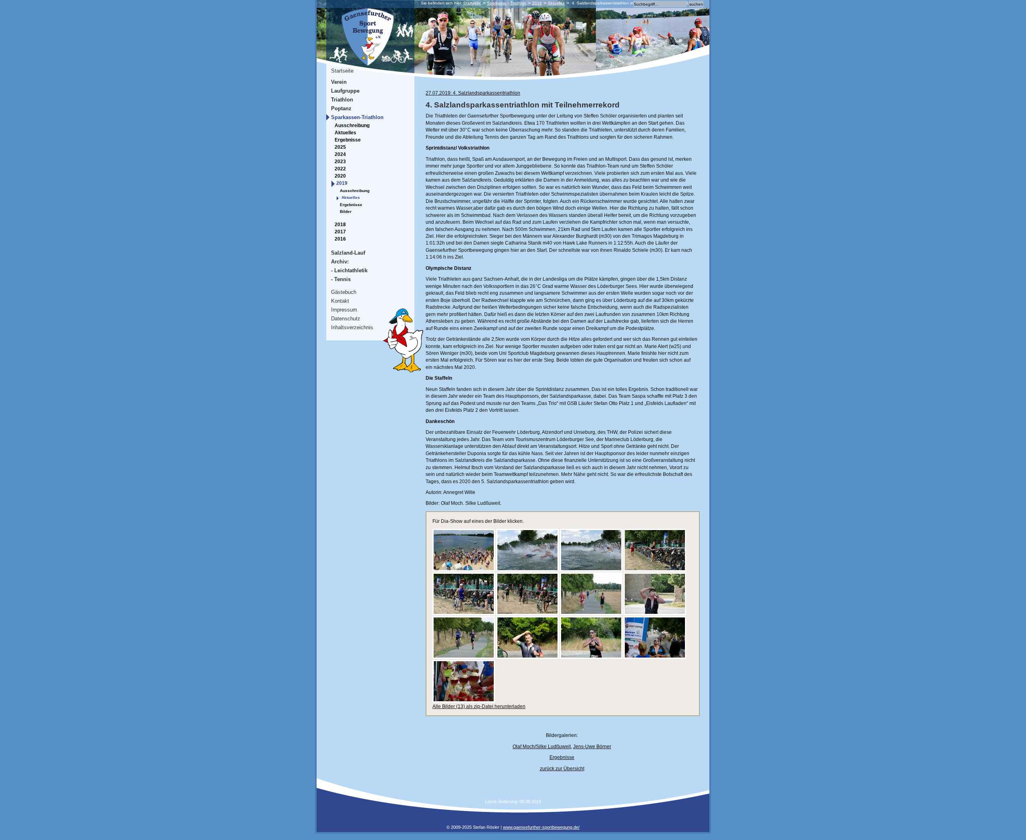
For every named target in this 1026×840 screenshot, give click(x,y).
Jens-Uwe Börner (592, 746)
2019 (537, 3)
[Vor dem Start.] (463, 570)
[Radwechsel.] (463, 613)
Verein (339, 82)
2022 (340, 168)
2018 (340, 224)
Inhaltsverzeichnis (352, 327)
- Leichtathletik (349, 270)
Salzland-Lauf (348, 253)
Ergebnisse (348, 140)
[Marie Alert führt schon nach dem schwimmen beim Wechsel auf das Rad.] (655, 570)
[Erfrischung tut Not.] (655, 613)
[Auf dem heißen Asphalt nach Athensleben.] (591, 613)
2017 (340, 231)
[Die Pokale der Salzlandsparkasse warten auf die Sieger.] (463, 701)
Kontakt (340, 301)
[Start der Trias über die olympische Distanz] (591, 570)
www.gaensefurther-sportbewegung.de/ (541, 827)
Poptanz (341, 108)
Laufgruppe (345, 91)
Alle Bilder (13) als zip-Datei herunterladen (478, 706)
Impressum (344, 310)
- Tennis (341, 279)
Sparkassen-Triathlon (506, 3)
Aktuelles (556, 3)
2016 (340, 239)
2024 (340, 154)
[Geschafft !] (655, 657)
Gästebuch (343, 292)
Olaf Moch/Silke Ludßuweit (542, 746)
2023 (340, 161)
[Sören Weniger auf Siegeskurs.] (463, 657)
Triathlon (342, 100)
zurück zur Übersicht (562, 768)
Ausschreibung (352, 125)
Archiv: (340, 262)
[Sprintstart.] (527, 570)
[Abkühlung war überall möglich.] (591, 657)
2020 (340, 176)
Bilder (345, 211)
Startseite (472, 3)
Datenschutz (345, 319)
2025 (340, 147)
